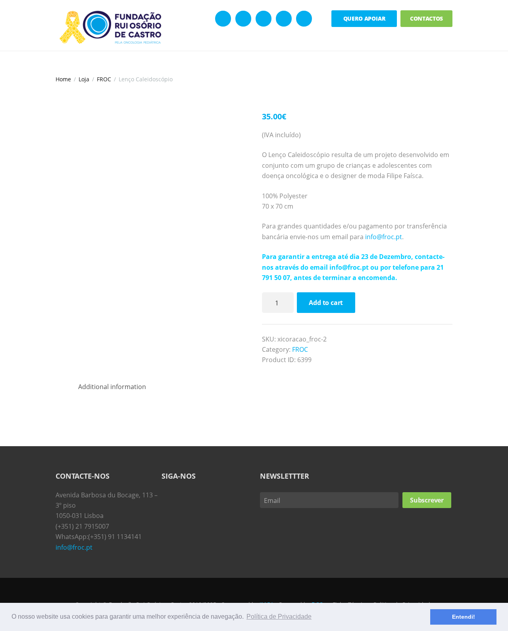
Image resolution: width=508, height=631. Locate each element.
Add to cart (326, 302)
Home (63, 79)
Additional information (112, 386)
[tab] (112, 387)
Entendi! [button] (463, 617)
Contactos (426, 18)
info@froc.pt (383, 236)
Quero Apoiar (364, 18)
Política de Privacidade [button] (279, 616)
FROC (104, 79)
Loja (84, 79)
